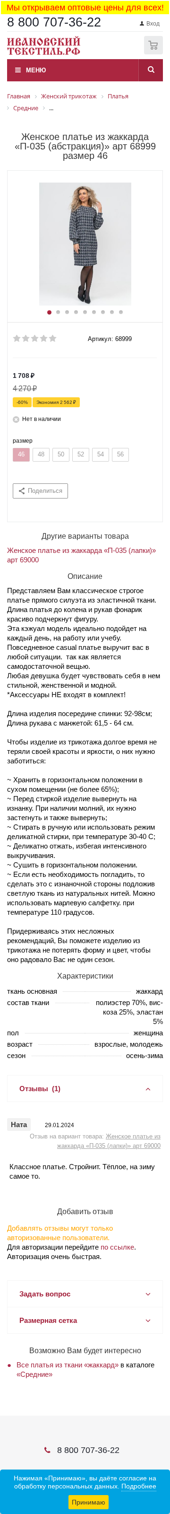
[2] (26, 338)
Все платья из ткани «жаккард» (68, 1365)
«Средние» (34, 1374)
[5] (53, 338)
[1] (17, 338)
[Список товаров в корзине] (154, 52)
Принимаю (88, 1502)
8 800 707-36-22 (54, 22)
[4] (44, 338)
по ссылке (117, 1247)
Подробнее (138, 1486)
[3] (35, 338)
